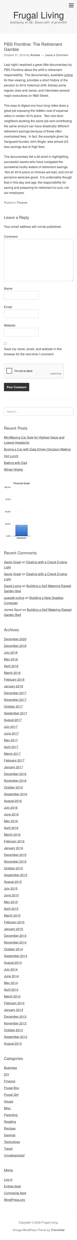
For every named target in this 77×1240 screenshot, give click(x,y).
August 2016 (13, 800)
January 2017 (13, 767)
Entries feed (12, 1186)
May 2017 (11, 740)
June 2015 (11, 895)
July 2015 (11, 888)
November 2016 (15, 780)
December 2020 (15, 639)
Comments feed (15, 1193)
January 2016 (13, 848)
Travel (8, 1148)
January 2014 (13, 1009)
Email (8, 307)
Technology (12, 1141)
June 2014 (11, 976)
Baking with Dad (15, 462)
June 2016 (11, 814)
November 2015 (15, 861)
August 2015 (13, 881)
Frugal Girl (11, 1094)
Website (9, 325)
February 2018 (14, 679)
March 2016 (12, 834)
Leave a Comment (56, 55)
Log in (8, 1179)
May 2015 (11, 902)
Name (8, 288)
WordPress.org (14, 1199)
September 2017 (15, 713)
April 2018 (11, 666)
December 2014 (15, 935)
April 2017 (11, 747)
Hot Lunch (11, 456)
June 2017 (11, 733)
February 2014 (14, 1003)
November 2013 (15, 1023)
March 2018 (12, 672)
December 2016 (15, 773)
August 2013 (13, 1043)
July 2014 (11, 969)
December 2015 (15, 854)
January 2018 (13, 686)
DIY (6, 1074)
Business (10, 1067)
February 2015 (14, 922)
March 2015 (12, 915)
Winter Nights (13, 469)
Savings (9, 1135)
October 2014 (13, 949)
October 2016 (13, 787)
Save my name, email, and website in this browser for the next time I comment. (33, 351)
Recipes (10, 1128)
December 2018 (15, 645)
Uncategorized (14, 1155)
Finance (22, 202)
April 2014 (11, 989)
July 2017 (11, 726)
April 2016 (11, 827)
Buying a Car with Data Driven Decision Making (37, 449)
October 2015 (13, 868)
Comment (11, 236)
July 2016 (11, 807)
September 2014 (15, 955)
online (68, 75)
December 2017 (15, 693)
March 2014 (12, 996)
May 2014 (11, 982)
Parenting (11, 1115)
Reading (10, 1121)
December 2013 (15, 1016)
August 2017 (13, 720)
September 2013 (15, 1036)
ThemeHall (57, 1230)
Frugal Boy (11, 1088)
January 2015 (13, 929)
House (8, 1101)
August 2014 (13, 962)
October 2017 (13, 706)
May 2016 (11, 821)
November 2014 (15, 942)
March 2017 (12, 753)
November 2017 (15, 699)
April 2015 (11, 908)
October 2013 (13, 1030)
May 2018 (11, 659)
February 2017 (14, 760)
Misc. (7, 1108)
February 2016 (14, 841)
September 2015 (15, 875)
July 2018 (11, 652)
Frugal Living (38, 14)
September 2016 (15, 794)
